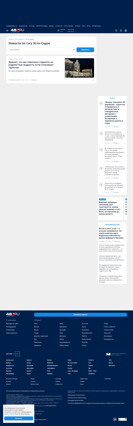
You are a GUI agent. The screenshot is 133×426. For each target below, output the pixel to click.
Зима (61, 324)
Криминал (63, 327)
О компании (10, 330)
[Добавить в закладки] (93, 80)
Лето (61, 333)
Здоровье (37, 345)
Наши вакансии (11, 333)
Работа (84, 336)
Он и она (85, 324)
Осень (84, 327)
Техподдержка (11, 327)
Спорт (106, 324)
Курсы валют (68, 26)
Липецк (11, 39)
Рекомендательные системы (76, 400)
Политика (85, 330)
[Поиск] (116, 30)
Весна (36, 330)
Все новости (19, 39)
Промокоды (96, 26)
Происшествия (87, 333)
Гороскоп (58, 26)
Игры (89, 26)
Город (36, 333)
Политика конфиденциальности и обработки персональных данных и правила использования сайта (96, 403)
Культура (63, 330)
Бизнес (36, 327)
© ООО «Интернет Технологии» (37, 419)
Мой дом (63, 336)
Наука (62, 339)
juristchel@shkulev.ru (50, 405)
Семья (84, 345)
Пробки (77, 26)
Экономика (108, 336)
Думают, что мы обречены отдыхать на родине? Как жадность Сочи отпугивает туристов (31, 65)
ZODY (83, 26)
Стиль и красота (109, 327)
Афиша (51, 26)
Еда (35, 339)
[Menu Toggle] (7, 30)
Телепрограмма (41, 26)
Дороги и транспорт (41, 336)
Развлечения (86, 339)
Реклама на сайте (12, 324)
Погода (31, 26)
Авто (36, 324)
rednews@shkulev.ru (28, 404)
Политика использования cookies (77, 397)
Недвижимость (11, 26)
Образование (64, 345)
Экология (107, 333)
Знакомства (23, 26)
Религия (85, 342)
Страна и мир (108, 330)
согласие (11, 414)
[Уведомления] (121, 30)
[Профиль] (125, 30)
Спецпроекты (108, 339)
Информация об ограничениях (76, 395)
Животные (38, 342)
